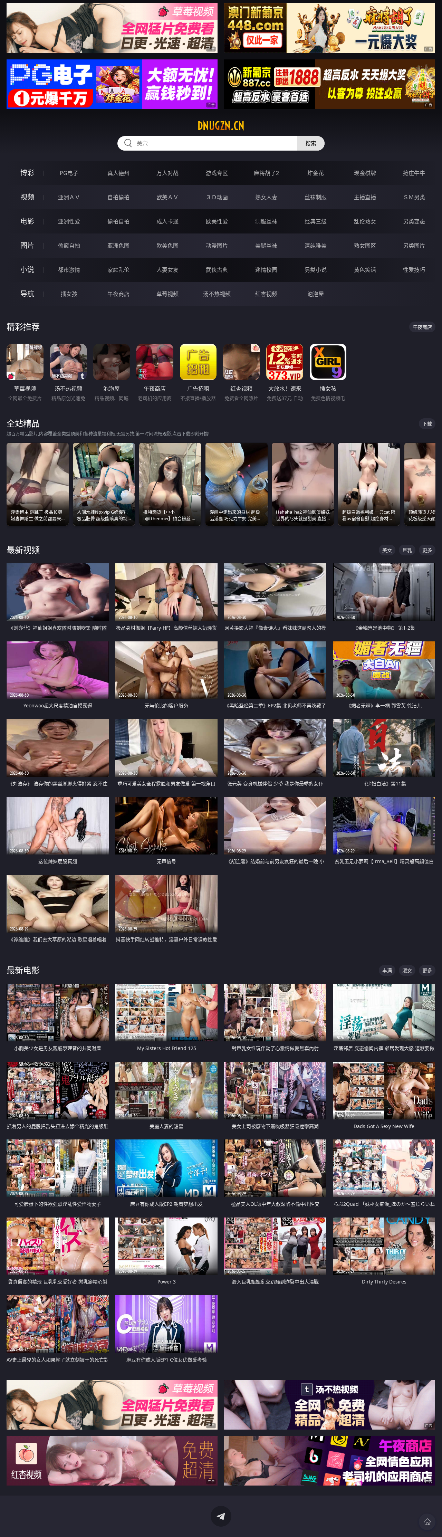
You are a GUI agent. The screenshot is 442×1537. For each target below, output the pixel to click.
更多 (427, 550)
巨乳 (407, 550)
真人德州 (118, 173)
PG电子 (69, 173)
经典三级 (316, 221)
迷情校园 (266, 270)
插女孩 (69, 294)
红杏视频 (266, 294)
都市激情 (69, 270)
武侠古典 (217, 270)
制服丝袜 (266, 221)
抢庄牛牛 (414, 173)
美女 (387, 550)
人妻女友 (167, 270)
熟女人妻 (266, 197)
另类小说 (316, 270)
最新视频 (23, 549)
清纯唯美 (316, 245)
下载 (427, 423)
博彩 (27, 173)
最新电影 (23, 970)
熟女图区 (365, 245)
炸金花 (315, 173)
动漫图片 (217, 245)
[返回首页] (427, 1522)
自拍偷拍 (118, 197)
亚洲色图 (118, 245)
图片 (27, 245)
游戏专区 (217, 173)
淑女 (407, 970)
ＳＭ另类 (414, 197)
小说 (27, 269)
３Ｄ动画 (217, 197)
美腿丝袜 (266, 245)
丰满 (387, 970)
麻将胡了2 (266, 173)
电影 (27, 221)
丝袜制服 (316, 197)
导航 (27, 293)
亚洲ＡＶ (69, 197)
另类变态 (414, 221)
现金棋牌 (365, 173)
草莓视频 (167, 294)
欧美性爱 (217, 221)
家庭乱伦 (118, 270)
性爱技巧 (414, 270)
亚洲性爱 (69, 221)
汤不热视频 (217, 294)
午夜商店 (118, 294)
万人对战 (167, 173)
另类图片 (414, 245)
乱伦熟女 (365, 221)
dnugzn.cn (221, 126)
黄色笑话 (365, 270)
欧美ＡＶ (167, 197)
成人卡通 (167, 221)
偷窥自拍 (69, 245)
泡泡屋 (315, 294)
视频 (27, 197)
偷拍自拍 (118, 221)
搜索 (310, 143)
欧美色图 (167, 245)
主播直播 (365, 197)
